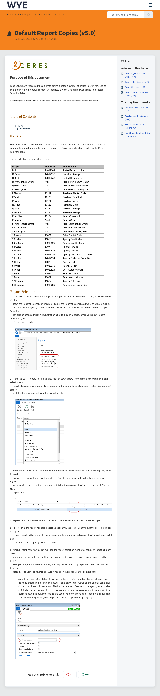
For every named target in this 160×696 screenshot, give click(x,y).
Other (61, 14)
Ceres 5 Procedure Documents (54, 14)
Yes (87, 674)
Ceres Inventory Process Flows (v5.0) (136, 94)
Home (10, 14)
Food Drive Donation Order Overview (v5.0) (137, 135)
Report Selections (22, 128)
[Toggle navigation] (150, 5)
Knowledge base (26, 14)
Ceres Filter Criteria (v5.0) (137, 81)
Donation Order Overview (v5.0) (137, 109)
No (71, 674)
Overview (19, 125)
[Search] (148, 14)
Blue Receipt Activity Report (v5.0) (134, 126)
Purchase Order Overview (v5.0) (137, 118)
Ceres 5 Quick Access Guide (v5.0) (135, 75)
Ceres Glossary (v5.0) (135, 87)
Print (128, 61)
